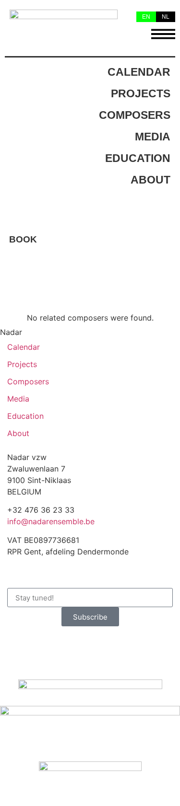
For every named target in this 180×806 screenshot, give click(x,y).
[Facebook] (19, 648)
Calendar (139, 72)
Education (137, 158)
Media (152, 137)
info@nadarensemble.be (51, 521)
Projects (140, 94)
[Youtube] (72, 648)
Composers (134, 115)
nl (165, 16)
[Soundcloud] (98, 648)
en (146, 16)
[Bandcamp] (125, 648)
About (150, 180)
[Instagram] (46, 648)
